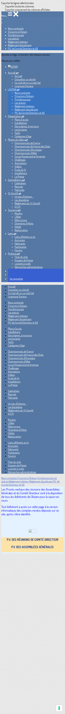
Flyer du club (21, 257)
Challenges (20, 159)
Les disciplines (22, 200)
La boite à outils (23, 263)
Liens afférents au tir (25, 237)
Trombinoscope (16, 35)
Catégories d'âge (23, 136)
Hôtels (18, 227)
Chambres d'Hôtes (24, 223)
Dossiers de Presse (24, 260)
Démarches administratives (29, 267)
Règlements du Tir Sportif (27, 203)
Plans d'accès (21, 119)
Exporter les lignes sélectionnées (17, 3)
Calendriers (20, 183)
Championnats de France (27, 143)
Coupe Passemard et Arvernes (30, 156)
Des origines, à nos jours (27, 126)
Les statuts (13, 38)
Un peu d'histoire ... (24, 196)
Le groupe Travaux (24, 86)
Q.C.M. (18, 206)
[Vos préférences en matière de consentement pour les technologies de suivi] (59, 708)
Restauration (21, 230)
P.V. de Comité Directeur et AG (23, 48)
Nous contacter (16, 28)
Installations (21, 123)
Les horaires (21, 129)
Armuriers (20, 240)
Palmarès (19, 190)
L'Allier (18, 216)
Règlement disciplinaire (19, 45)
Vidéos (18, 166)
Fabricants (20, 243)
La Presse (19, 176)
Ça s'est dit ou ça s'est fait (28, 82)
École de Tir (20, 170)
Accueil (18, 76)
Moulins (18, 213)
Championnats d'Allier (26, 153)
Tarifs (17, 133)
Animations (20, 163)
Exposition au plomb (25, 79)
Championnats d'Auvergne (28, 149)
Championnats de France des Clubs (32, 146)
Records (19, 186)
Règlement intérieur (18, 42)
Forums (18, 250)
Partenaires (20, 247)
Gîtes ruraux (21, 220)
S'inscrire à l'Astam (17, 32)
